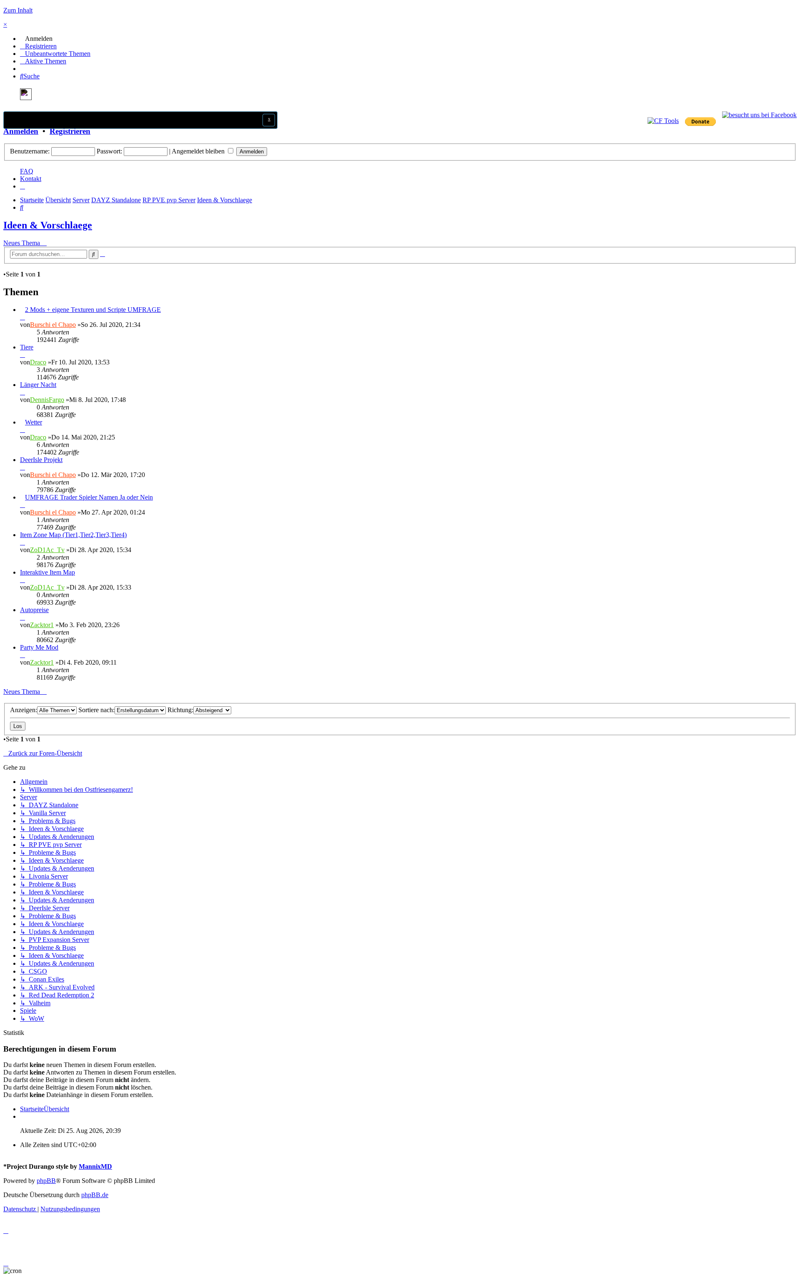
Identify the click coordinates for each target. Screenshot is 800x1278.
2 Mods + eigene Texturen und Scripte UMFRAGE (93, 309)
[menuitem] (36, 38)
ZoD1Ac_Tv (47, 549)
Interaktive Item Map (47, 572)
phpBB (46, 1180)
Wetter (33, 422)
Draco (38, 362)
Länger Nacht (38, 384)
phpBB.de (94, 1194)
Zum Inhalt (17, 10)
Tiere (26, 347)
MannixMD (95, 1166)
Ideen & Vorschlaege (47, 225)
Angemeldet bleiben (199, 151)
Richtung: (180, 709)
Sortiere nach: (96, 709)
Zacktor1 (42, 624)
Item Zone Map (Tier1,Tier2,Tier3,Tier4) (73, 534)
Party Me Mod (39, 647)
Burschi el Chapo (53, 324)
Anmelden (20, 131)
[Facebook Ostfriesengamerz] (759, 114)
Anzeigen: (23, 709)
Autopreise (34, 609)
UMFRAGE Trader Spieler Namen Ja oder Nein (89, 497)
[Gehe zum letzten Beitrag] (22, 317)
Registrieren (70, 131)
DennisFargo (47, 399)
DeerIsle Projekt (41, 459)
